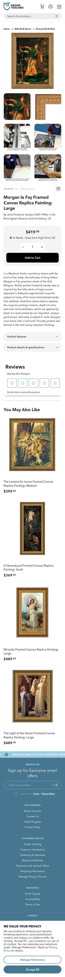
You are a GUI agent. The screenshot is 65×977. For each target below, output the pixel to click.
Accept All (32, 969)
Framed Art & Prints (45, 28)
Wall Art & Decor (22, 28)
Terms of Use (32, 904)
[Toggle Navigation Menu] (59, 6)
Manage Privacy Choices (33, 876)
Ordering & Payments (32, 855)
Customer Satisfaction (32, 849)
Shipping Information (32, 871)
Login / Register (50, 6)
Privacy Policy (48, 793)
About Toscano (32, 811)
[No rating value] (9, 188)
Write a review (28, 188)
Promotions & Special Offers (32, 865)
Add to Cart (32, 257)
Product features (16, 336)
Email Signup (32, 893)
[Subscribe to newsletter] (54, 785)
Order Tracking (32, 844)
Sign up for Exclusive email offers (32, 773)
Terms (36, 793)
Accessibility (32, 899)
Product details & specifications (25, 347)
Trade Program (32, 821)
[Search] (57, 16)
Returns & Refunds (32, 860)
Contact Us (32, 816)
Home (7, 28)
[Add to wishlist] (58, 189)
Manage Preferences (32, 959)
